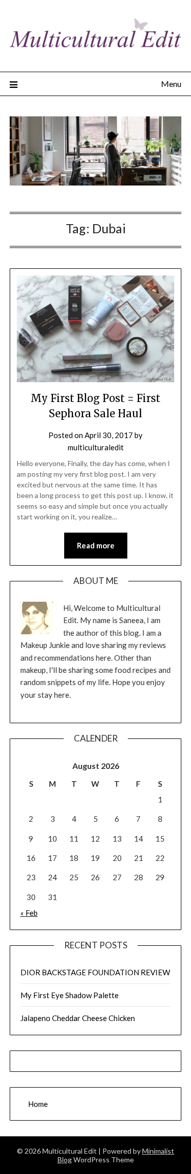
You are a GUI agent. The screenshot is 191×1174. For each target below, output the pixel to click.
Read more (96, 545)
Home (38, 1103)
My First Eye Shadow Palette (69, 995)
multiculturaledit (96, 447)
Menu (171, 83)
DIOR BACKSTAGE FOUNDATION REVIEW (95, 972)
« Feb (29, 912)
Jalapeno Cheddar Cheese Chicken (77, 1018)
